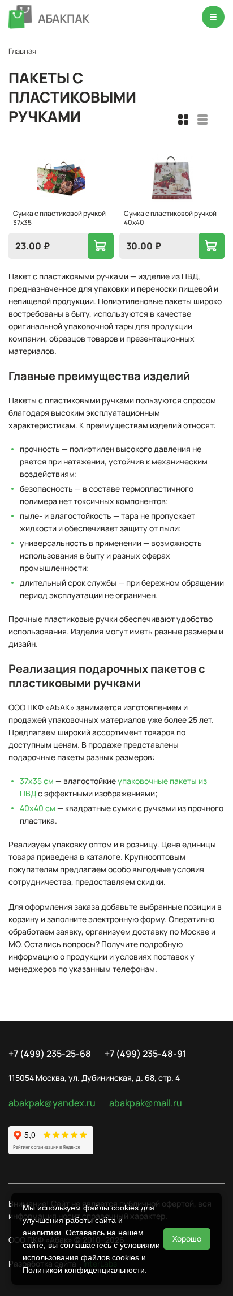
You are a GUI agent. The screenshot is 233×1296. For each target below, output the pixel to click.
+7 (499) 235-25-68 (49, 1053)
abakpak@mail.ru (145, 1103)
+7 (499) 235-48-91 (146, 1053)
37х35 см (37, 780)
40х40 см (37, 808)
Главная (22, 51)
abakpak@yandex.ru (52, 1103)
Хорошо (186, 1238)
